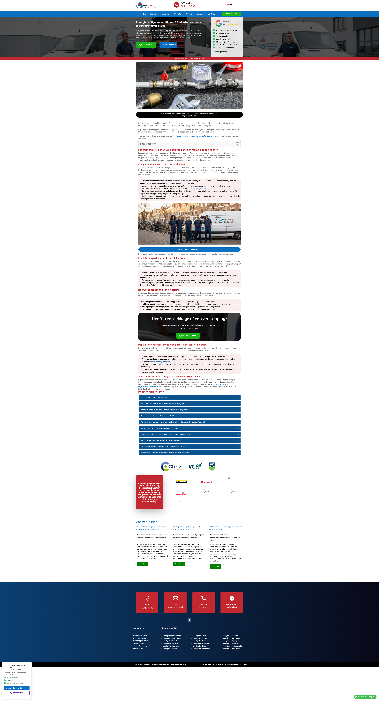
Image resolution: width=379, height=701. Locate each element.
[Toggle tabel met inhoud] (236, 144)
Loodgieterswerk (139, 638)
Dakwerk (189, 14)
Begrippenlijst (138, 648)
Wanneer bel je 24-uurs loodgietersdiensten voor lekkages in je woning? (225, 537)
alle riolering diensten (161, 362)
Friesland (184, 58)
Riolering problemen (140, 641)
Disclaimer (222, 664)
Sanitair (200, 14)
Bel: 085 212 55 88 (188, 335)
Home (145, 14)
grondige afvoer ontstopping (205, 188)
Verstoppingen (138, 643)
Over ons (153, 14)
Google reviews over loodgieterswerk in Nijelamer (192, 136)
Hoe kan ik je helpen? (366, 697)
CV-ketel (178, 14)
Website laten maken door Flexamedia (173, 664)
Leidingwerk (164, 14)
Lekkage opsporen (140, 636)
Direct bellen (18, 693)
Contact (211, 14)
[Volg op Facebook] (189, 620)
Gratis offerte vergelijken (142, 646)
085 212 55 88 (147, 45)
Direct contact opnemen (188, 249)
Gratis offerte (231, 14)
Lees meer (142, 564)
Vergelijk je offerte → (189, 116)
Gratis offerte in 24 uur (15, 688)
